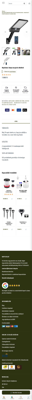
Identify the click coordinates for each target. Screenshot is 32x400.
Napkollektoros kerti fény (23, 222)
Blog (3, 305)
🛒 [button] (12, 198)
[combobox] (15, 3)
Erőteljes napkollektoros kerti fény (9, 223)
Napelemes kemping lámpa (9, 191)
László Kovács (13, 71)
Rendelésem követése (7, 271)
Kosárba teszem (17, 392)
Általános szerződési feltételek (10, 317)
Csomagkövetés (6, 341)
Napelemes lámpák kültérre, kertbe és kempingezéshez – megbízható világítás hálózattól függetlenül (15, 103)
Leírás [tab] (16, 121)
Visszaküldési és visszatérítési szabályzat (13, 314)
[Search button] (24, 3)
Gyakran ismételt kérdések (9, 339)
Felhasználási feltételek (8, 344)
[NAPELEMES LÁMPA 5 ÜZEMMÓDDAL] (23, 181)
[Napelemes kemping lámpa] (9, 181)
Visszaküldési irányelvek (8, 347)
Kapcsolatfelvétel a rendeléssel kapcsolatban (14, 274)
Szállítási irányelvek (7, 308)
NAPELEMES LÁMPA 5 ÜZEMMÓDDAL (23, 191)
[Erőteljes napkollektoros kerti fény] (9, 213)
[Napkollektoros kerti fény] (23, 213)
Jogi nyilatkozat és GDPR (8, 319)
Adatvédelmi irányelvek (8, 311)
